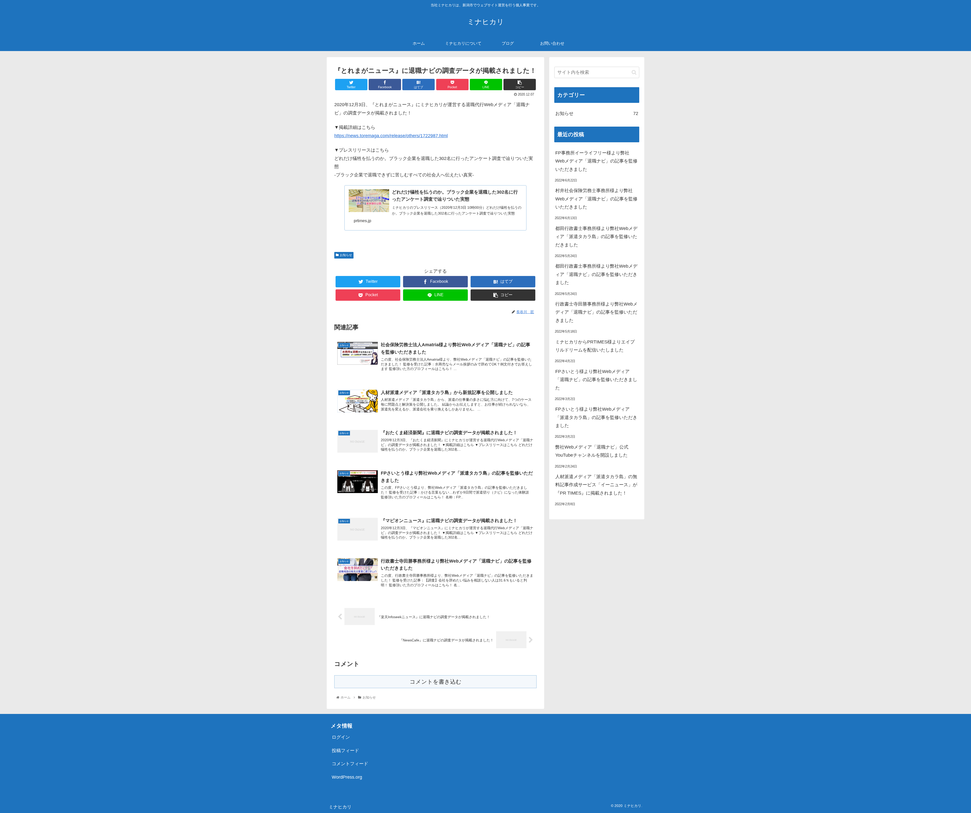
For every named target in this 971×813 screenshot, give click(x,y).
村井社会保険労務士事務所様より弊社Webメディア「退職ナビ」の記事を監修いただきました (596, 199)
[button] (634, 72)
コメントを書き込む (435, 682)
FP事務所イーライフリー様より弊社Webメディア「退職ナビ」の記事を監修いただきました (596, 161)
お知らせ (346, 255)
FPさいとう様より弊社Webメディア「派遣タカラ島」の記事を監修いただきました (596, 417)
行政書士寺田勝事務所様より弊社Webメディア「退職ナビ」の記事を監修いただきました (596, 312)
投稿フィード (345, 750)
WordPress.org (347, 777)
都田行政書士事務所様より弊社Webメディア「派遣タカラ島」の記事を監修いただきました (596, 236)
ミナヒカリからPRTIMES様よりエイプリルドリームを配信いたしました (595, 346)
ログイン (341, 737)
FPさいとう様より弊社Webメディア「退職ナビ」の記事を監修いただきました (596, 379)
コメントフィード (350, 763)
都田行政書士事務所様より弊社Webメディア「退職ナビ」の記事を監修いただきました (596, 274)
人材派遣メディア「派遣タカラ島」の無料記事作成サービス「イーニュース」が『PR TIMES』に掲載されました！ (596, 485)
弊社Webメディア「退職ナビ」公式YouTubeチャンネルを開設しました (591, 451)
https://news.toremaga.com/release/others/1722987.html (391, 135)
